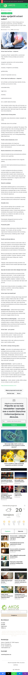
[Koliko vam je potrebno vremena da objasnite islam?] (7, 589)
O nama (3, 622)
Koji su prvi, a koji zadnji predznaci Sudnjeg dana (16, 562)
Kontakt (3, 624)
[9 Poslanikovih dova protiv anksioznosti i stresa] (5, 544)
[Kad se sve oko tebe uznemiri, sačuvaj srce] (21, 575)
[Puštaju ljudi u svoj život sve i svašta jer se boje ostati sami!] (21, 589)
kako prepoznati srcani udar (14, 390)
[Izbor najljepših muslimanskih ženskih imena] (5, 557)
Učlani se (3, 627)
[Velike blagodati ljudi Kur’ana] (7, 575)
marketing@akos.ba (6, 654)
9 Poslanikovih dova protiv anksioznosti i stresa (17, 543)
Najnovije (20, 531)
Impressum (4, 626)
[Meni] (2, 6)
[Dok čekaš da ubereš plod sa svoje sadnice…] (7, 475)
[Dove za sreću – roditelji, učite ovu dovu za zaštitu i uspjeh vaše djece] (5, 538)
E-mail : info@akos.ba (6, 645)
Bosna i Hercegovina (6, 644)
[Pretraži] (26, 6)
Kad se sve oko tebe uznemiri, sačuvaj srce (13, 1)
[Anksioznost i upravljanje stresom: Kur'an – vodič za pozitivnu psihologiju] (7, 489)
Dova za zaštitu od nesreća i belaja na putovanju (17, 549)
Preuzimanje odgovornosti (18, 494)
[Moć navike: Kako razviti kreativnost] (21, 475)
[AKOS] (9, 5)
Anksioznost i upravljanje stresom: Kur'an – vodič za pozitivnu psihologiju (6, 496)
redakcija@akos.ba (5, 647)
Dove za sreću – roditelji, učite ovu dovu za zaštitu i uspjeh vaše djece (18, 537)
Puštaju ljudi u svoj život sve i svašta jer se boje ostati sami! (21, 596)
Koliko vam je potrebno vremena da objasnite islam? (7, 596)
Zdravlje (9, 13)
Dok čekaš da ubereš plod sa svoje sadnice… (7, 481)
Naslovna (4, 10)
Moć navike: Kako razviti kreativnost (19, 481)
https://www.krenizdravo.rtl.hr (8, 385)
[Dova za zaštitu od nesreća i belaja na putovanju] (5, 551)
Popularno (7, 531)
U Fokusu (9, 10)
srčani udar (11, 393)
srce (19, 393)
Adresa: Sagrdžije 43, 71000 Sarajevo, (10, 642)
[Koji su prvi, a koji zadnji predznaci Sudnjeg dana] (5, 563)
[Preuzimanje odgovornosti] (21, 489)
